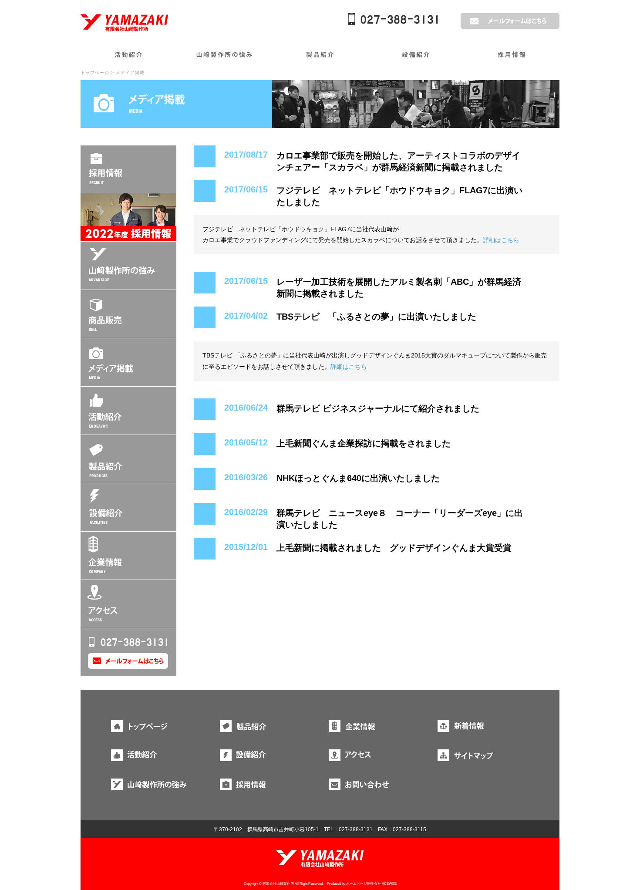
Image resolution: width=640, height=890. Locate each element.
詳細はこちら (501, 239)
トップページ (95, 72)
